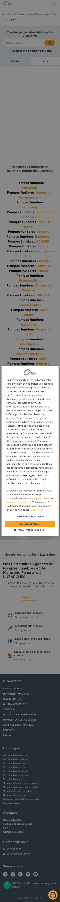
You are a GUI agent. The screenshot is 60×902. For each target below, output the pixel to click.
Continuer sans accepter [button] (30, 516)
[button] (30, 530)
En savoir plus (37, 510)
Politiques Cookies (40, 498)
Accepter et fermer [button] (30, 524)
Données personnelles (18, 502)
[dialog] (30, 451)
